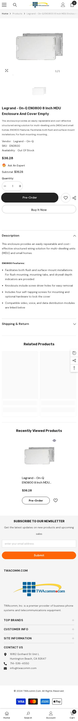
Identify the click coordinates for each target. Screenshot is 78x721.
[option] (39, 46)
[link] (20, 403)
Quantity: (8, 178)
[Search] (15, 5)
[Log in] (63, 5)
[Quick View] (54, 440)
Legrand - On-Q (23, 141)
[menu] (4, 4)
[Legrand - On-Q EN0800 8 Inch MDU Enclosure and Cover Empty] (39, 456)
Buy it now (39, 210)
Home (5, 13)
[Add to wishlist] (65, 198)
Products (17, 13)
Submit (39, 555)
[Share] (73, 198)
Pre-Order (31, 197)
